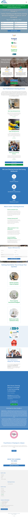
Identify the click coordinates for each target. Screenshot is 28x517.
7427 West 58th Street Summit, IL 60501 (5, 502)
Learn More (14, 116)
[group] (14, 178)
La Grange (2, 490)
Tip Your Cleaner (3, 479)
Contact (2, 476)
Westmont (2, 495)
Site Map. (15, 514)
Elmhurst (2, 488)
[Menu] (26, 2)
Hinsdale (9, 418)
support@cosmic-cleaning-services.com (7, 505)
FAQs (2, 477)
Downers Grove (3, 491)
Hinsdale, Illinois (3, 410)
